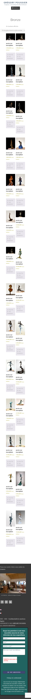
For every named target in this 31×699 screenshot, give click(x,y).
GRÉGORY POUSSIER (19, 623)
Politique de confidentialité (14, 678)
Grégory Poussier (15, 2)
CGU (1, 619)
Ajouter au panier (10, 56)
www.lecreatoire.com (17, 691)
